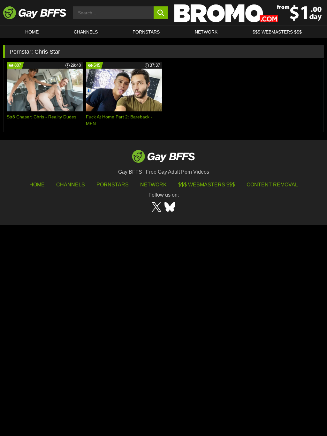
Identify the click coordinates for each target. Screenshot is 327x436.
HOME (32, 31)
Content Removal (272, 184)
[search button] (161, 12)
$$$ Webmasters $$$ (277, 31)
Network (206, 31)
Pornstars (112, 184)
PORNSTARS (146, 31)
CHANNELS (86, 31)
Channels (70, 184)
